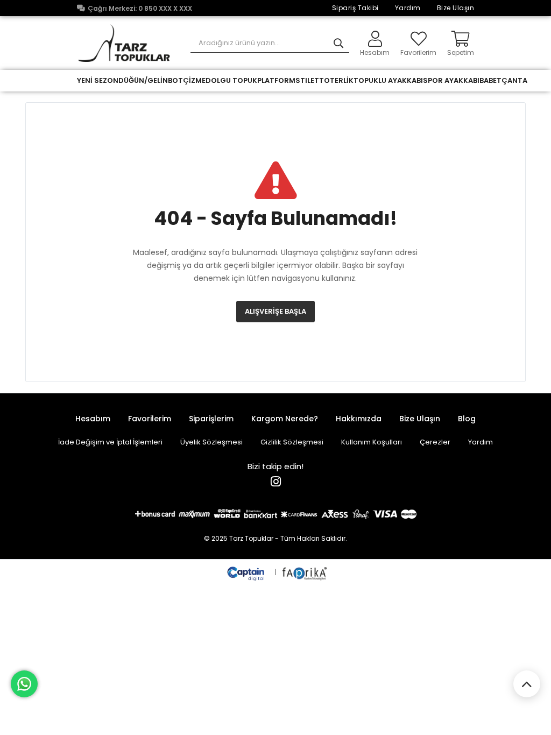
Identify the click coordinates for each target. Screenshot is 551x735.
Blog (467, 418)
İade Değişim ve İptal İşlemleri (110, 442)
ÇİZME (194, 80)
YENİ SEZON (97, 80)
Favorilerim (418, 52)
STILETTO (312, 80)
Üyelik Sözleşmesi (211, 442)
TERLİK (342, 80)
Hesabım (92, 418)
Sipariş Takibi (355, 7)
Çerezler (435, 442)
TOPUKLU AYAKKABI (388, 80)
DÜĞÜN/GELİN (143, 80)
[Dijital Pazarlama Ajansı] (247, 572)
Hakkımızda (359, 418)
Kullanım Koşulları (371, 442)
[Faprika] (305, 572)
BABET (490, 80)
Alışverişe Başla (275, 311)
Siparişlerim (211, 418)
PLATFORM (276, 80)
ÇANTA (514, 80)
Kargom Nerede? (284, 418)
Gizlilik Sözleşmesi (291, 442)
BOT (175, 80)
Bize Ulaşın (456, 7)
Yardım (408, 7)
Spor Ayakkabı (451, 80)
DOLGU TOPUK (231, 80)
